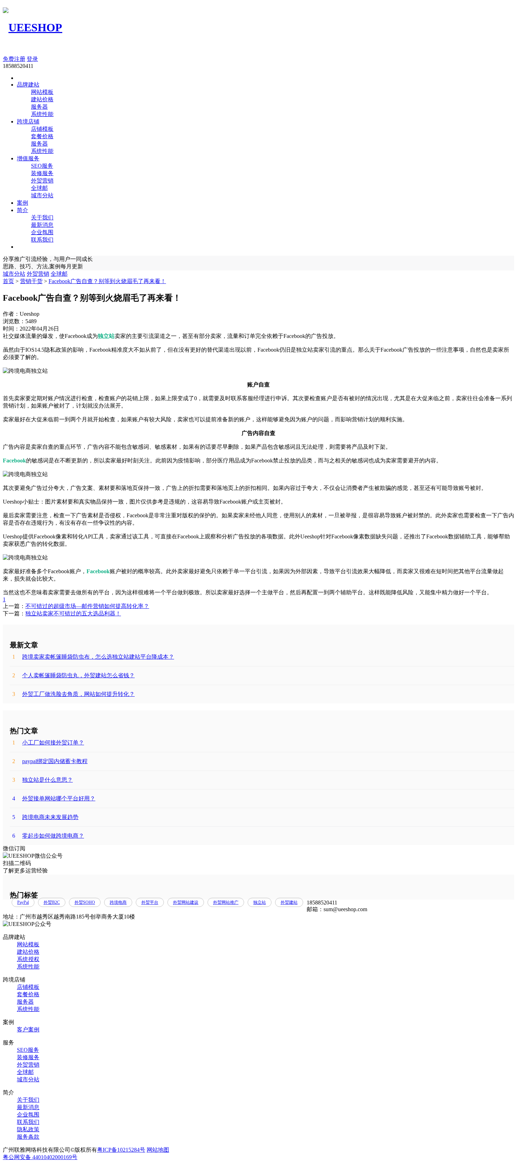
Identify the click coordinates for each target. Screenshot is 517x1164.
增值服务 (28, 158)
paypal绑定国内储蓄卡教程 (50, 761)
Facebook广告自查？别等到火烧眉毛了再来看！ (107, 281)
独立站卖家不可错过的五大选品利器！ (73, 613)
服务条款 (28, 1137)
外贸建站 (289, 902)
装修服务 (42, 173)
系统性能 (42, 114)
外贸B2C (52, 902)
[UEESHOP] (32, 27)
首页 (8, 281)
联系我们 (42, 240)
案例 (22, 203)
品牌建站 (28, 85)
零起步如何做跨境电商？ (48, 836)
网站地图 (158, 1150)
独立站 (259, 902)
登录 (32, 59)
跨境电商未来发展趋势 (45, 817)
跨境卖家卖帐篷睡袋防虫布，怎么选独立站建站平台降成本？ (93, 657)
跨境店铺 (28, 121)
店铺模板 (42, 129)
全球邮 (39, 188)
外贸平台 (149, 902)
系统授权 (28, 959)
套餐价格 (42, 136)
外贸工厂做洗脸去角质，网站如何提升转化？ (73, 694)
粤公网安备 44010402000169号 (40, 1157)
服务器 (39, 107)
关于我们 (42, 217)
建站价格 (42, 99)
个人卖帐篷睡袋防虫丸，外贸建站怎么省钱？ (73, 675)
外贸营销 (42, 181)
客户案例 (28, 1029)
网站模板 (42, 92)
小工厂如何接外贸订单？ (48, 743)
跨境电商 (118, 902)
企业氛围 (42, 232)
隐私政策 (28, 1129)
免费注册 (14, 59)
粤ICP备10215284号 (121, 1150)
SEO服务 (42, 166)
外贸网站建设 (185, 902)
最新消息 (42, 225)
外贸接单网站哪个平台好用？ (53, 798)
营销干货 (31, 281)
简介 (22, 210)
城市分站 (42, 195)
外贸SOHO (85, 902)
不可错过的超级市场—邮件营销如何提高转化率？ (87, 606)
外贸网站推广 (225, 902)
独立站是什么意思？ (42, 780)
